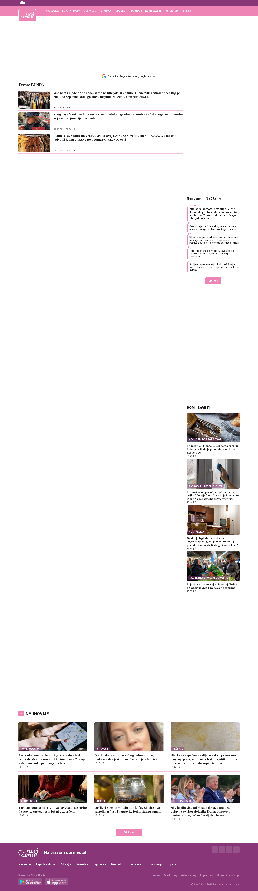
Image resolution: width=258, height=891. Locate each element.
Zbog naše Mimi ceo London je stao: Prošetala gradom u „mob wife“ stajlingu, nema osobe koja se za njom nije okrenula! (118, 116)
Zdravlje (90, 10)
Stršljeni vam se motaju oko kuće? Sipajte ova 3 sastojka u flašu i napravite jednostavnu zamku (214, 267)
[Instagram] (222, 849)
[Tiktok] (236, 849)
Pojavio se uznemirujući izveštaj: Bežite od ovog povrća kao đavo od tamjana (212, 586)
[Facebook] (215, 849)
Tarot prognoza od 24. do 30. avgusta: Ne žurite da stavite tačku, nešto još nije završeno (211, 253)
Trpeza (186, 10)
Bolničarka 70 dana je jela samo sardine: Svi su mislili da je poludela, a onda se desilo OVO (213, 449)
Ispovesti (121, 10)
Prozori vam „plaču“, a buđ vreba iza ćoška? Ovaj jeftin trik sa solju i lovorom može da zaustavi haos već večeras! (213, 495)
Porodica (105, 10)
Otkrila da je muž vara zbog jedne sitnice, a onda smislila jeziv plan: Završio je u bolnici (212, 227)
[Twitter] (229, 849)
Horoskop (171, 10)
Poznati (136, 10)
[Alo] (21, 2)
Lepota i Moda (71, 10)
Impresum (206, 875)
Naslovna (52, 10)
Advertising (189, 875)
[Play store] (30, 882)
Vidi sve (213, 281)
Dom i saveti (153, 10)
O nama (155, 875)
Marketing (171, 875)
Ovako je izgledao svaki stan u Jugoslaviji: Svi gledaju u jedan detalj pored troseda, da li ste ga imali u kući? (212, 541)
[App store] (56, 882)
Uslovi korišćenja (228, 875)
